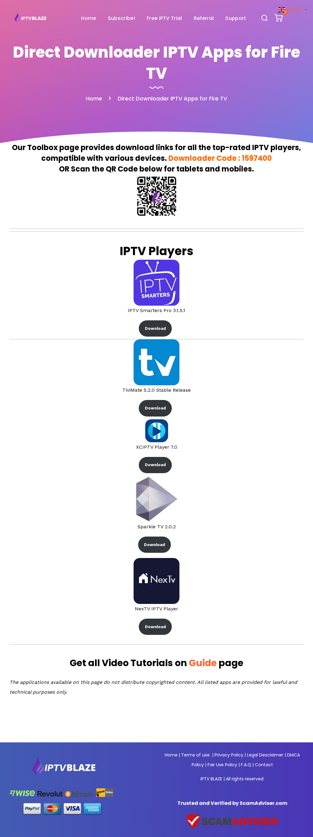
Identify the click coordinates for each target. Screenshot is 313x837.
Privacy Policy (229, 755)
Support (235, 18)
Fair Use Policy (222, 765)
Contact (264, 765)
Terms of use (195, 755)
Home (88, 18)
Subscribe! (121, 18)
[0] (279, 19)
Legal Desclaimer (265, 755)
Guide (203, 662)
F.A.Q (246, 765)
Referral (204, 18)
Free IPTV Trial (164, 18)
